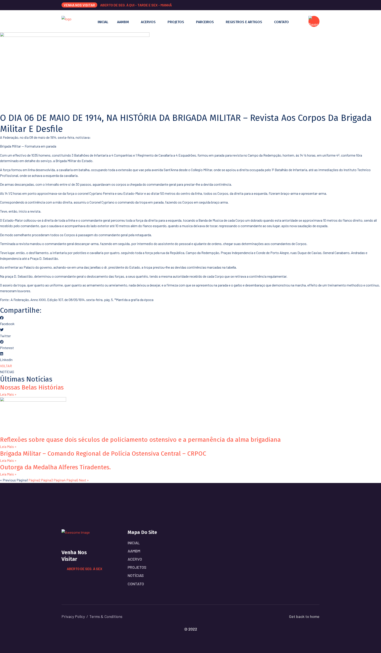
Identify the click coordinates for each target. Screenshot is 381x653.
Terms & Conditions (105, 616)
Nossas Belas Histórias (32, 387)
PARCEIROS (205, 22)
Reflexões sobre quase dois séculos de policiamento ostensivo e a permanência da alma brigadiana (140, 439)
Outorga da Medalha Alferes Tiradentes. (55, 467)
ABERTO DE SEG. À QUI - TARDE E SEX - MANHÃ (136, 5)
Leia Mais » (8, 394)
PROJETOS (176, 22)
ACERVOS (148, 22)
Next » (84, 480)
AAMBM (123, 22)
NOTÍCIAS (136, 575)
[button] (190, 321)
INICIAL (103, 22)
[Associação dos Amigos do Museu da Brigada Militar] (66, 21)
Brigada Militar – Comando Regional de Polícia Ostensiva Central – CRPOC (103, 453)
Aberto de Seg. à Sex (84, 569)
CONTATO (281, 22)
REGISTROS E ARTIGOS (244, 22)
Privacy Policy (73, 616)
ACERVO (135, 559)
